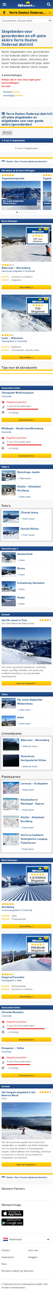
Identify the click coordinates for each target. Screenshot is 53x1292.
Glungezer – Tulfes (12, 1048)
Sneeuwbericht (26, 420)
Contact (5, 1250)
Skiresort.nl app (11, 1205)
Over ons (33, 1250)
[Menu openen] (4, 4)
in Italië (18, 980)
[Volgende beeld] (49, 194)
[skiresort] (26, 4)
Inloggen (32, 1257)
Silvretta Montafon (13, 1012)
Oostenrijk (6, 396)
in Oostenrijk (29, 271)
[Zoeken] (48, 4)
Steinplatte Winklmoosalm (18, 392)
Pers (4, 1264)
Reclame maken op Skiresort (17, 1271)
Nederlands (15, 1239)
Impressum (7, 1257)
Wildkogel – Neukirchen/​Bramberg (22, 428)
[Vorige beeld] (4, 194)
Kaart (8, 132)
